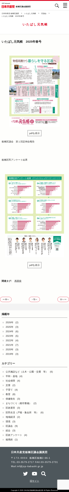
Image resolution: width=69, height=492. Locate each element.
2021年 (9, 345)
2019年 (9, 354)
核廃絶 (9, 439)
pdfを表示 (34, 133)
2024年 (9, 331)
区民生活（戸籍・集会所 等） (22, 412)
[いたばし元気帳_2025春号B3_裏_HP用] (34, 256)
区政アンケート (14, 435)
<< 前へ (6, 299)
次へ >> (63, 299)
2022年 (9, 340)
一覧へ (34, 299)
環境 (8, 421)
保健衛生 (10, 398)
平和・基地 (11, 376)
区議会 (9, 426)
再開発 (17, 281)
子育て (9, 389)
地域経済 (10, 417)
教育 (8, 394)
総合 (8, 430)
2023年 (9, 336)
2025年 (9, 327)
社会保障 (10, 380)
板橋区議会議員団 (23, 7)
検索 (57, 6)
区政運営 (10, 407)
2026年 (9, 322)
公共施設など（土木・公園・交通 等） (27, 371)
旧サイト (34, 481)
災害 (8, 385)
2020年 (9, 349)
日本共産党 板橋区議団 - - (8, 6)
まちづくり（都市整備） (18, 403)
